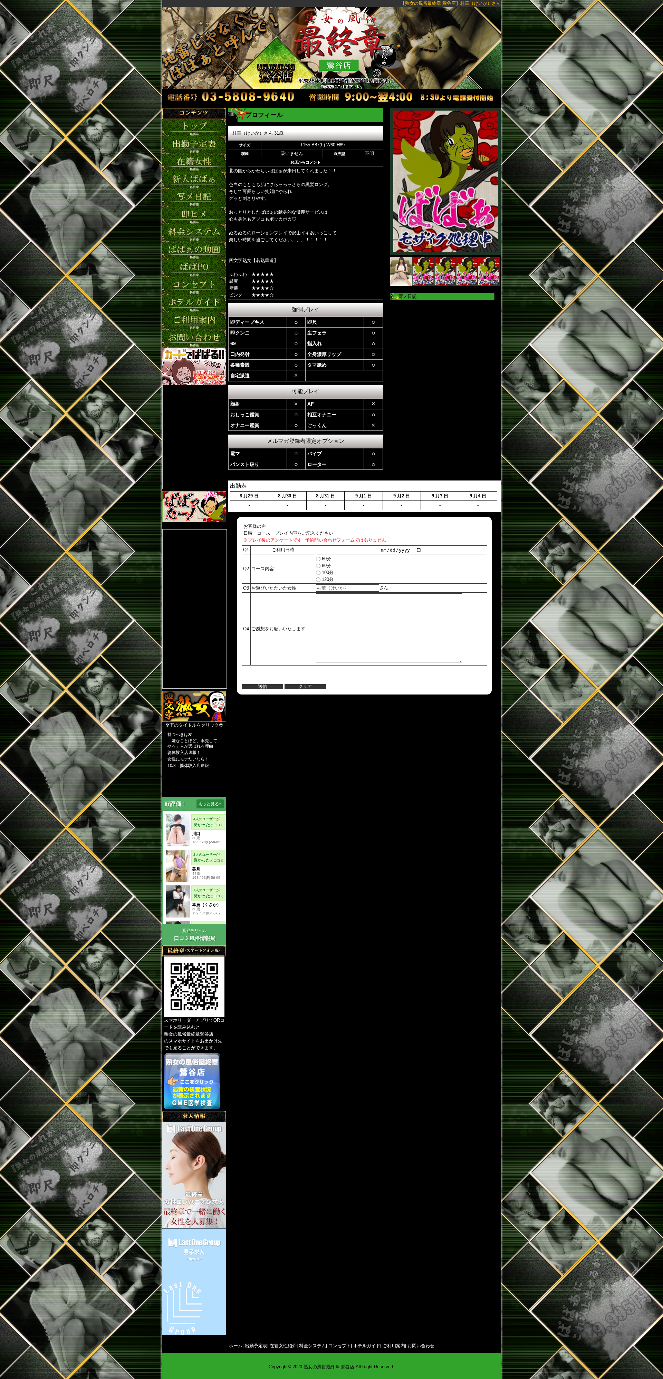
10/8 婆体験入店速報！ (190, 765)
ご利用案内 (394, 1345)
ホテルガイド (366, 1345)
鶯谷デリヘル (194, 930)
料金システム (312, 1345)
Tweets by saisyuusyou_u (188, 525)
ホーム (235, 1345)
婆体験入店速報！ (184, 752)
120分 (327, 579)
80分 (325, 565)
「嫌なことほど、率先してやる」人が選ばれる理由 (192, 743)
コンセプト (339, 1345)
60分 (325, 558)
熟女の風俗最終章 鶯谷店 (329, 1366)
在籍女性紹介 (283, 1345)
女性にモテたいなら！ (188, 759)
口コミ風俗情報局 (194, 938)
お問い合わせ (420, 1345)
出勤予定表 (256, 1345)
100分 (327, 572)
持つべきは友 (179, 734)
